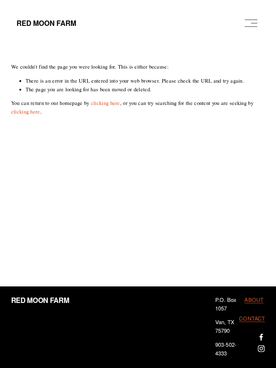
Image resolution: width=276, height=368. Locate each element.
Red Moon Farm (46, 23)
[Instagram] (261, 348)
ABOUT (253, 300)
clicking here (105, 102)
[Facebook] (261, 337)
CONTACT (252, 318)
